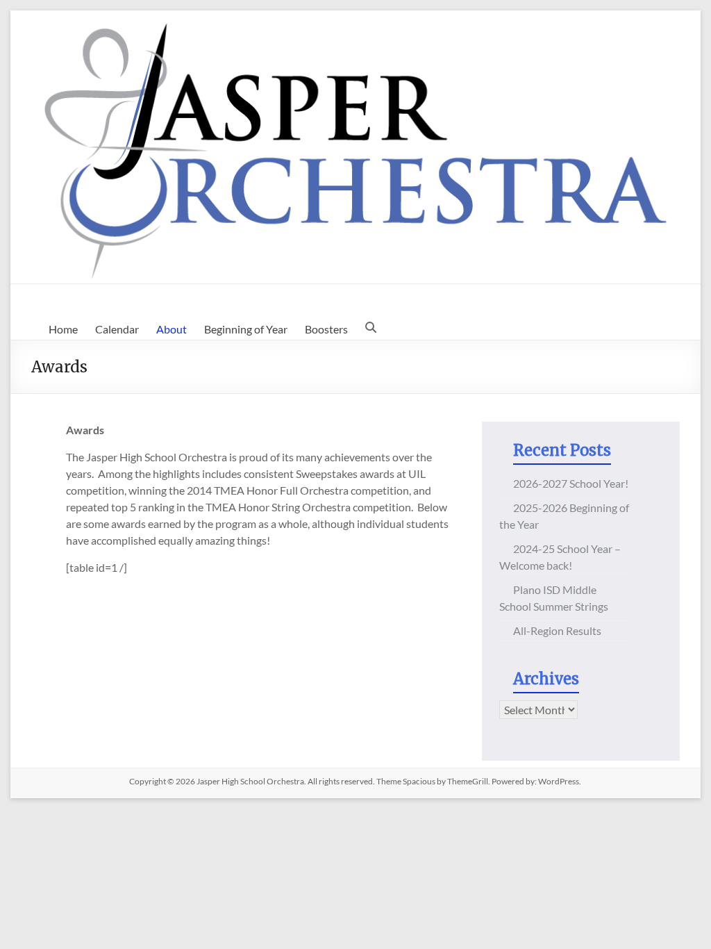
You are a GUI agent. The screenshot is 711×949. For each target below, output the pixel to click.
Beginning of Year (245, 329)
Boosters (326, 329)
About (171, 329)
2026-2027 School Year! (570, 483)
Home (63, 329)
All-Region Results (557, 630)
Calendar (117, 329)
